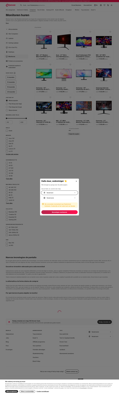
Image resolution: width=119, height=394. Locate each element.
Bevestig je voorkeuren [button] (59, 212)
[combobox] (59, 193)
